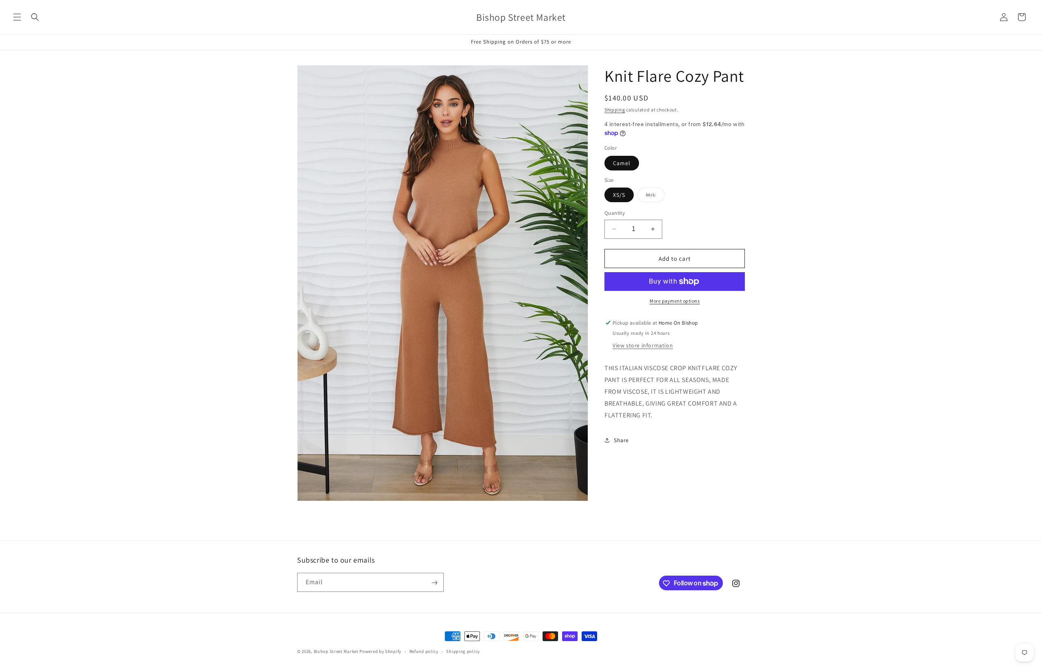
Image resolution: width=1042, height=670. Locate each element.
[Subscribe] (434, 582)
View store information (643, 345)
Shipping (614, 110)
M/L (655, 196)
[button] (17, 17)
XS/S (619, 195)
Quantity (614, 213)
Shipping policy (463, 651)
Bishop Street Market (337, 651)
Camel (621, 163)
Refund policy (423, 651)
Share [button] (621, 440)
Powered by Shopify (380, 651)
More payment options (675, 301)
